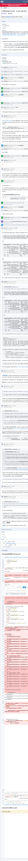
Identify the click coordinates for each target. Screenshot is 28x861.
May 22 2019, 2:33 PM (8, 182)
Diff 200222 (20, 145)
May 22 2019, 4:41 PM (8, 219)
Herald (5, 71)
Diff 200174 (20, 77)
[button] (27, 1)
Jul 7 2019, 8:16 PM (11, 498)
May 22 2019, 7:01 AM (8, 161)
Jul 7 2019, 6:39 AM (11, 372)
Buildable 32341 (7, 61)
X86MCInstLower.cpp (10, 543)
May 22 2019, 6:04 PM (8, 223)
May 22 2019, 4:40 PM (8, 208)
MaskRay (9, 16)
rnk (4, 28)
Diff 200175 (20, 94)
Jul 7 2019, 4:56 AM (8, 229)
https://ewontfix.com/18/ (7, 120)
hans (5, 27)
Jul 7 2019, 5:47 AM (11, 283)
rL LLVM (4, 58)
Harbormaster (7, 88)
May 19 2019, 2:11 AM (8, 79)
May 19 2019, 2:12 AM (8, 104)
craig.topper (6, 25)
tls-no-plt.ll (8, 546)
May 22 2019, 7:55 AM (8, 170)
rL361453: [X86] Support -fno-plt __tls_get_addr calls (13, 35)
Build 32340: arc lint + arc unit (10, 63)
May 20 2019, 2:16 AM (8, 157)
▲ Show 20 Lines (8, 804)
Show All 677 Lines (17, 557)
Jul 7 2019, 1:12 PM (8, 445)
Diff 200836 (20, 207)
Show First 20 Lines (9, 557)
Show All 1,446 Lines (16, 804)
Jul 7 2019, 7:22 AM (8, 387)
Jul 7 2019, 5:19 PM (8, 487)
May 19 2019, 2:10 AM (8, 68)
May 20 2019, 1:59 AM (8, 117)
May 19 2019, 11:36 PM (8, 108)
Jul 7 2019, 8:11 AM (8, 407)
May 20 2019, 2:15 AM (8, 147)
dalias (5, 107)
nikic (5, 228)
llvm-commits (19, 74)
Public (10, 13)
